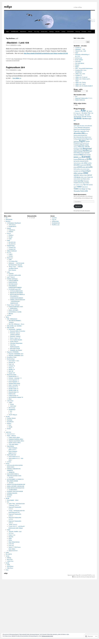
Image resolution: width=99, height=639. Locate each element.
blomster (80, 127)
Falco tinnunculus (78, 137)
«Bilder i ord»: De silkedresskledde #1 (84, 86)
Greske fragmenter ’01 (14, 380)
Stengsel (77, 65)
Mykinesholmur (77, 163)
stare (91, 177)
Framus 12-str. (12, 535)
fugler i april (37, 81)
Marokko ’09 (12, 369)
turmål (58, 59)
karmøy (86, 156)
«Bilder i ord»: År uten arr (81, 77)
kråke (60, 81)
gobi (86, 143)
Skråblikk (78, 118)
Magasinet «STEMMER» (13, 352)
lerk (85, 159)
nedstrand (40, 59)
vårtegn (83, 189)
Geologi (51, 31)
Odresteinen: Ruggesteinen (16, 343)
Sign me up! (78, 206)
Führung (9, 557)
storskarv (18, 83)
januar (76, 157)
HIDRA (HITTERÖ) (13, 310)
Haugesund (87, 148)
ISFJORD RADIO (13, 284)
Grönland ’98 (12, 366)
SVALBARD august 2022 (15, 289)
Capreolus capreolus (80, 131)
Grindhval (11, 235)
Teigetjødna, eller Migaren (16, 350)
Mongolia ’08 (12, 362)
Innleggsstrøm (55, 221)
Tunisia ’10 (11, 367)
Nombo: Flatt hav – (14, 341)
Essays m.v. (78, 113)
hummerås (76, 155)
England (83, 135)
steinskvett (12, 83)
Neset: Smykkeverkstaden (16, 339)
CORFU (11, 254)
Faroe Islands (85, 137)
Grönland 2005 (12, 249)
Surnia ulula (86, 179)
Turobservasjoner (18, 81)
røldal (85, 172)
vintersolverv (85, 187)
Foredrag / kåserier (11, 418)
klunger (31, 59)
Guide (8, 564)
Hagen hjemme (10, 446)
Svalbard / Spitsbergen (12, 278)
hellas (75, 153)
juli (79, 157)
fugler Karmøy (44, 81)
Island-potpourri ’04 (13, 387)
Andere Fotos (10, 561)
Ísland (8, 240)
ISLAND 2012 (12, 244)
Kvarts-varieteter (79, 59)
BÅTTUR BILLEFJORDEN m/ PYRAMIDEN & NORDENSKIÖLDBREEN (17, 296)
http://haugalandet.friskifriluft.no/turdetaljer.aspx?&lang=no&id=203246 (46, 53)
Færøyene (76, 143)
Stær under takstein (79, 63)
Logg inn (54, 219)
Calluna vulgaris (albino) (14, 437)
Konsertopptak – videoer (12, 500)
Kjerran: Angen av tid (15, 338)
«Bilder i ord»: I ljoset (80, 84)
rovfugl (83, 171)
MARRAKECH (12, 226)
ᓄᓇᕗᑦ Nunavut (11, 277)
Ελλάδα (9, 252)
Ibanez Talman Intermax (14, 542)
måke (82, 163)
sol (91, 175)
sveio (75, 181)
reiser (88, 169)
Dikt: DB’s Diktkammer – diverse (16, 324)
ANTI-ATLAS (12, 224)
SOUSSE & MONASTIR (15, 275)
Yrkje (89, 189)
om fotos (9, 315)
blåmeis (75, 129)
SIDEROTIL (12, 472)
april (32, 81)
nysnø (81, 165)
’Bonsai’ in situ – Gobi (80, 51)
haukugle (80, 151)
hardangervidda (78, 149)
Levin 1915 (11, 545)
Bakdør (77, 66)
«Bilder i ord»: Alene (80, 73)
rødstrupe (80, 173)
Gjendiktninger (12, 409)
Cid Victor (11, 533)
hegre (90, 151)
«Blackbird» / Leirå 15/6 (17, 42)
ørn (86, 190)
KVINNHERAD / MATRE (15, 312)
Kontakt (9, 428)
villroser (63, 59)
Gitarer (8, 529)
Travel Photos (10, 566)
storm (75, 179)
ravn (75, 169)
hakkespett (76, 146)
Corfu (87, 131)
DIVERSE (9, 495)
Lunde (10, 238)
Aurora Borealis (88, 125)
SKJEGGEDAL (13, 308)
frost (91, 139)
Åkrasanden (77, 191)
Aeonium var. (78, 47)
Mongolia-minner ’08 (13, 392)
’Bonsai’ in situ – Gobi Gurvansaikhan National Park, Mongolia (16, 268)
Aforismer (77, 111)
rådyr (75, 173)
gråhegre (50, 81)
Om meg (36, 31)
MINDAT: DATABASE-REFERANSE (16, 484)
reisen (84, 169)
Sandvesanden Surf (11, 455)
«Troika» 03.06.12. (13, 524)
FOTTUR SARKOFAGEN (16, 291)
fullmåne (88, 141)
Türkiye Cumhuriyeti (12, 251)
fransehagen (86, 139)
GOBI (10, 259)
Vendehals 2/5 (78, 75)
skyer (85, 175)
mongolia (82, 161)
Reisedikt (84, 116)
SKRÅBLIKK (14, 31)
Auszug (78, 31)
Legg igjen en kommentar (12, 60)
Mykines (86, 161)
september (76, 175)
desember (77, 133)
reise (81, 169)
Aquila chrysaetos (80, 125)
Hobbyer (9, 423)
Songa (88, 177)
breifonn (83, 129)
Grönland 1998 (12, 247)
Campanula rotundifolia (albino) (16, 439)
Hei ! (76, 96)
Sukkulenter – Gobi (80, 49)
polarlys (84, 167)
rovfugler (88, 171)
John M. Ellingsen (13, 414)
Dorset (86, 133)
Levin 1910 (11, 543)
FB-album (84, 113)
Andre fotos (44, 31)
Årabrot (82, 191)
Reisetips (89, 116)
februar (89, 137)
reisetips (76, 171)
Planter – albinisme (11, 435)
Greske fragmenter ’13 (14, 381)
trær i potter (76, 184)
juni (81, 157)
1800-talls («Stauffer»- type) (15, 531)
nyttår (84, 165)
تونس (8, 271)
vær (86, 189)
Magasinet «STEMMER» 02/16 (16, 355)
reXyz (8, 6)
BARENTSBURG (13, 282)
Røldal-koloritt (12, 393)
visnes (76, 188)
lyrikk (89, 159)
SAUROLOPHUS (13, 489)
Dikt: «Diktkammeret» (12, 319)
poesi (79, 166)
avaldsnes (76, 127)
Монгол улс (10, 258)
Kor (8, 502)
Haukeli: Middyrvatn (80, 100)
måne (85, 163)
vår (80, 189)
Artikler (10, 402)
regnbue (78, 169)
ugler (75, 187)
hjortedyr (87, 153)
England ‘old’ (12, 373)
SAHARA (11, 273)
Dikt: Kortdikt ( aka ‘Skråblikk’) (14, 326)
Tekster (30, 31)
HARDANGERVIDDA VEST (16, 306)
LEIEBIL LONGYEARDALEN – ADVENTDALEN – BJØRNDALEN (17, 301)
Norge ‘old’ (11, 364)
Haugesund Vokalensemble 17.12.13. (83, 98)
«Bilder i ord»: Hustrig (80, 82)
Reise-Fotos (10, 559)
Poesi (10, 425)
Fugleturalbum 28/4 (15, 67)
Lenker (63, 31)
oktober (88, 165)
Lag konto (54, 217)
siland (7, 83)
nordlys (90, 163)
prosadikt (89, 167)
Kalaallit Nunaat (10, 245)
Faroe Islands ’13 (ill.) (14, 360)
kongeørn (76, 159)
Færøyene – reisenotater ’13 (15, 378)
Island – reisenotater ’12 (14, 385)
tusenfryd (81, 184)
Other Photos (10, 568)
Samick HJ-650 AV (13, 550)
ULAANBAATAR (13, 261)
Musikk (57, 31)
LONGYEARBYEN (13, 280)
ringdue (65, 81)
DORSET (11, 231)
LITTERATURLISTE (12, 493)
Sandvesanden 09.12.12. (14, 456)
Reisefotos (23, 31)
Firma (89, 31)
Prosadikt (87, 115)
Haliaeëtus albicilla (84, 147)
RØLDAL (11, 313)
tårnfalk (91, 185)
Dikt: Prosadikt (10, 327)
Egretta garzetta (77, 135)
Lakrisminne (78, 61)
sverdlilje (51, 59)
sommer (85, 177)
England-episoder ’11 (13, 376)
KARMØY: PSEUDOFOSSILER (15, 491)
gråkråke (87, 145)
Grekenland (76, 145)
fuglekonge (76, 141)
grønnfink (56, 81)
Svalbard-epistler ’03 (13, 395)
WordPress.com (55, 224)
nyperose (45, 59)
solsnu (81, 177)
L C (11, 413)
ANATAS (11, 477)
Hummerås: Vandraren (15, 336)
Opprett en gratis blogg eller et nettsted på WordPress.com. (81, 575)
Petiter (76, 52)
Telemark (86, 181)
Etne (86, 135)
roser (79, 171)
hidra (78, 153)
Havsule (10, 237)
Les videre (17, 78)
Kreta (80, 159)
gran (88, 143)
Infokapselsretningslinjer (47, 636)
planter (75, 167)
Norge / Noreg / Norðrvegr (13, 305)
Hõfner (10, 540)
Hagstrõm (11, 536)
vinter (79, 186)
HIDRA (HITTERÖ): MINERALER (15, 486)
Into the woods (78, 58)
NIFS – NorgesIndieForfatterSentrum (84, 68)
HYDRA (11, 256)
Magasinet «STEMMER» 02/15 (16, 353)
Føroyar (81, 143)
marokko (78, 161)
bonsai (79, 129)
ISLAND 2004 (12, 242)
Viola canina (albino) (13, 444)
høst (81, 154)
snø (88, 175)
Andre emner (13, 406)
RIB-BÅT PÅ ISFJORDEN (16, 292)
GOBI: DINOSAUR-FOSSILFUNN (15, 488)
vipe (30, 83)
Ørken (10, 399)
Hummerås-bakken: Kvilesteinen (17, 331)
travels (80, 182)
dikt (87, 111)
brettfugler (87, 129)
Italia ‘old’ (11, 371)
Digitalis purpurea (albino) (15, 442)
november (77, 165)
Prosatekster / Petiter (11, 357)
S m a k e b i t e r (11, 434)
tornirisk (26, 83)
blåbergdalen (86, 127)
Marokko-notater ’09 (13, 390)
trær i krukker (86, 182)
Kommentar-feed (56, 223)
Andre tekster (10, 400)
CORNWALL (12, 230)
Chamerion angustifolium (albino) (16, 441)
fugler (82, 140)
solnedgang (77, 177)
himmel (82, 153)
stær (82, 179)
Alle (13, 59)
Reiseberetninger (78, 116)
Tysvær (85, 184)
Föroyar (9, 233)
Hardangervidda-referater (14, 383)
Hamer (10, 538)
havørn (86, 150)
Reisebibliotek (10, 421)
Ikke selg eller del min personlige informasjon (84, 577)
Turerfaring (9, 420)
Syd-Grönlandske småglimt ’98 (16, 397)
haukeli (76, 151)
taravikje (81, 181)
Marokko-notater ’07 (13, 388)
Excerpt (84, 31)
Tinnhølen (76, 182)
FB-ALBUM (70, 31)
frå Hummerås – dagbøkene (15, 329)
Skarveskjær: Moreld (15, 348)
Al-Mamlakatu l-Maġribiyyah (14, 223)
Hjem (7, 31)
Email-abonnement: (80, 194)
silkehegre (81, 175)
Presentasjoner (18, 59)
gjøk (84, 143)
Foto (89, 113)
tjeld (55, 59)
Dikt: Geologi (12, 407)
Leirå (35, 59)
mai (74, 161)
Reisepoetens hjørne (11, 374)
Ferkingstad (76, 139)
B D (11, 411)
